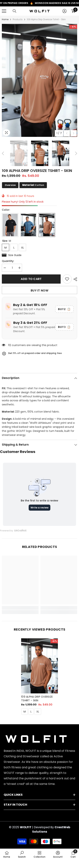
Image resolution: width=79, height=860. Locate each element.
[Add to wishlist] (67, 279)
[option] (39, 80)
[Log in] (64, 11)
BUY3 (64, 326)
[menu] (4, 11)
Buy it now (39, 290)
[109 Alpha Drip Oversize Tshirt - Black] (10, 225)
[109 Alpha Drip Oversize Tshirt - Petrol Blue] (28, 225)
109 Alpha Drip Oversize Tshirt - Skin (37, 698)
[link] (20, 608)
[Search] (14, 11)
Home (5, 19)
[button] (67, 133)
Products (18, 19)
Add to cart (31, 279)
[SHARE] (74, 279)
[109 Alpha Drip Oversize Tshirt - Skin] (39, 665)
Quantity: (8, 261)
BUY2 (64, 309)
